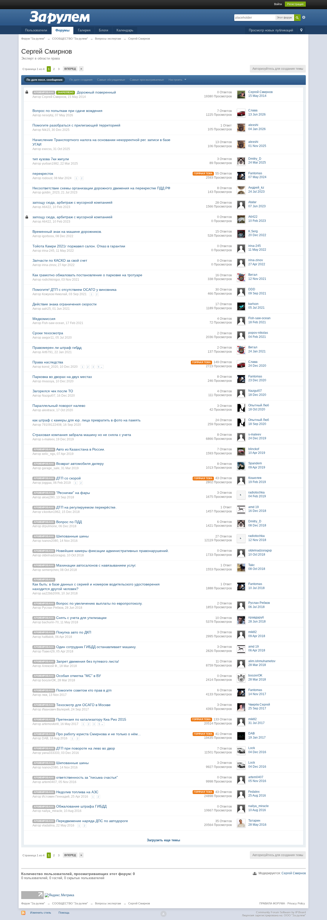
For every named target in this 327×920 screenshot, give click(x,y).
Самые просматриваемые (147, 79)
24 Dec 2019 (257, 438)
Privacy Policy (296, 903)
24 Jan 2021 (257, 351)
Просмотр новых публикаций (271, 30)
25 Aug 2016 (257, 795)
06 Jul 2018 (256, 607)
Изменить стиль (40, 912)
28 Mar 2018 (257, 665)
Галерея (84, 30)
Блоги (103, 30)
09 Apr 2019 (256, 467)
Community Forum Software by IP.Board (281, 912)
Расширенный (304, 17)
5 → (100, 366)
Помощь (64, 912)
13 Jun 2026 (257, 114)
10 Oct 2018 (256, 554)
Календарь (124, 30)
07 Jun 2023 (257, 206)
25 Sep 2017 (257, 708)
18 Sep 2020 (257, 424)
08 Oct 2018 (256, 569)
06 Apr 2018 (256, 650)
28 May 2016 (257, 824)
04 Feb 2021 (257, 337)
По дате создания (80, 79)
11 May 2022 (257, 249)
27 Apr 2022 (256, 264)
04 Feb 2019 (257, 496)
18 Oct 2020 (256, 409)
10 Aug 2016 (257, 810)
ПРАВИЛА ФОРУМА (272, 903)
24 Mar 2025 (257, 162)
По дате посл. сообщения (44, 79)
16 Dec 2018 (257, 511)
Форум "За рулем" (33, 903)
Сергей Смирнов (294, 873)
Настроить (176, 79)
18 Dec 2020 (257, 395)
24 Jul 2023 (256, 191)
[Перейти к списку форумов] (59, 17)
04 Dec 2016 (257, 752)
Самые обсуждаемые (111, 79)
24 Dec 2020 (257, 365)
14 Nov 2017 (257, 694)
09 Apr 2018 (256, 636)
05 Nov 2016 (257, 781)
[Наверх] (163, 914)
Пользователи (36, 30)
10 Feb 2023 (257, 221)
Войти (278, 4)
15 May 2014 (257, 96)
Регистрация (295, 4)
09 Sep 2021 (257, 293)
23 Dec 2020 (257, 380)
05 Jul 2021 (256, 307)
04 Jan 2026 (257, 129)
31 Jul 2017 (256, 723)
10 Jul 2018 (256, 588)
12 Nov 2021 (257, 279)
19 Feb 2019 (257, 482)
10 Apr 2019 (256, 453)
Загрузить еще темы (163, 840)
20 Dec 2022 (257, 235)
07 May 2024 (257, 177)
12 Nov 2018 (257, 540)
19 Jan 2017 (257, 737)
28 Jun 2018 (257, 621)
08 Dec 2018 (257, 525)
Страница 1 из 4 (33, 69)
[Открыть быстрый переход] (301, 30)
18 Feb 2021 (257, 322)
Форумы (62, 30)
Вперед (70, 68)
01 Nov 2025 (257, 146)
